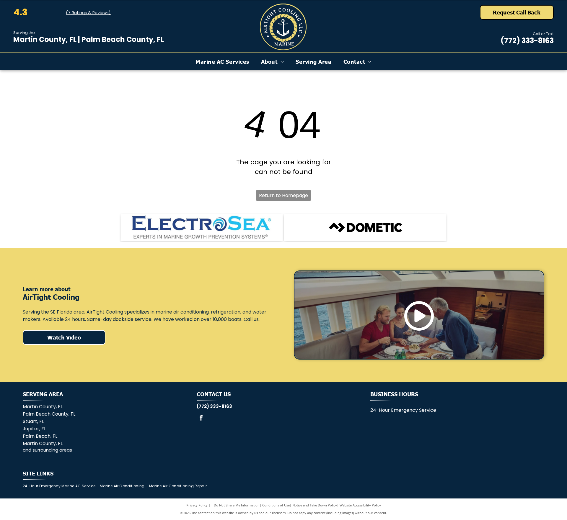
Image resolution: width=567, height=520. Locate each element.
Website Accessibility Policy (360, 505)
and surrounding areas (47, 450)
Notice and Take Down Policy (314, 505)
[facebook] (201, 418)
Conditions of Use (276, 505)
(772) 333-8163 (527, 40)
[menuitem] (222, 61)
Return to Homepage (283, 195)
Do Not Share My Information (237, 505)
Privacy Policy (197, 505)
